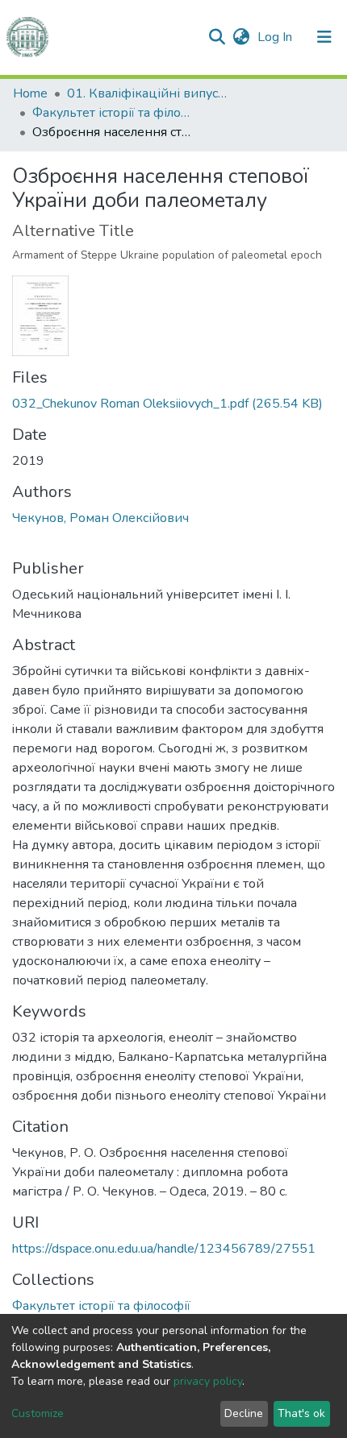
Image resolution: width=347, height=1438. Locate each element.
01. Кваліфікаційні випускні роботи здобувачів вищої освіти (147, 93)
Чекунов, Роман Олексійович (100, 518)
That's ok (301, 1413)
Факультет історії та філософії (113, 113)
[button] (241, 37)
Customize (37, 1413)
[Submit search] (217, 37)
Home (30, 93)
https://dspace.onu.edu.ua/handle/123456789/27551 (164, 1249)
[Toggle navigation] (324, 37)
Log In (276, 37)
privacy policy (208, 1381)
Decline (243, 1413)
